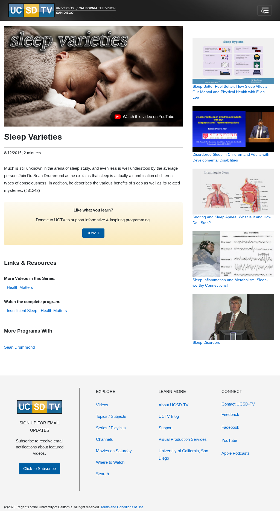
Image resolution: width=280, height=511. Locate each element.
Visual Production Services (183, 439)
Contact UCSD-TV (238, 404)
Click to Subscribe (39, 468)
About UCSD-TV (173, 405)
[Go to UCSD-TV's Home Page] (63, 10)
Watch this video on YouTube (144, 118)
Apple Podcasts (235, 453)
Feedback (230, 414)
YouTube (229, 440)
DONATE (93, 233)
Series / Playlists (111, 427)
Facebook (230, 427)
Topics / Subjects (111, 416)
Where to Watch (110, 462)
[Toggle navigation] (264, 10)
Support (166, 427)
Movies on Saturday (114, 450)
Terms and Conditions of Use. (122, 507)
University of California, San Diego (183, 454)
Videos (102, 405)
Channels (104, 439)
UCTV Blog (169, 416)
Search (102, 473)
